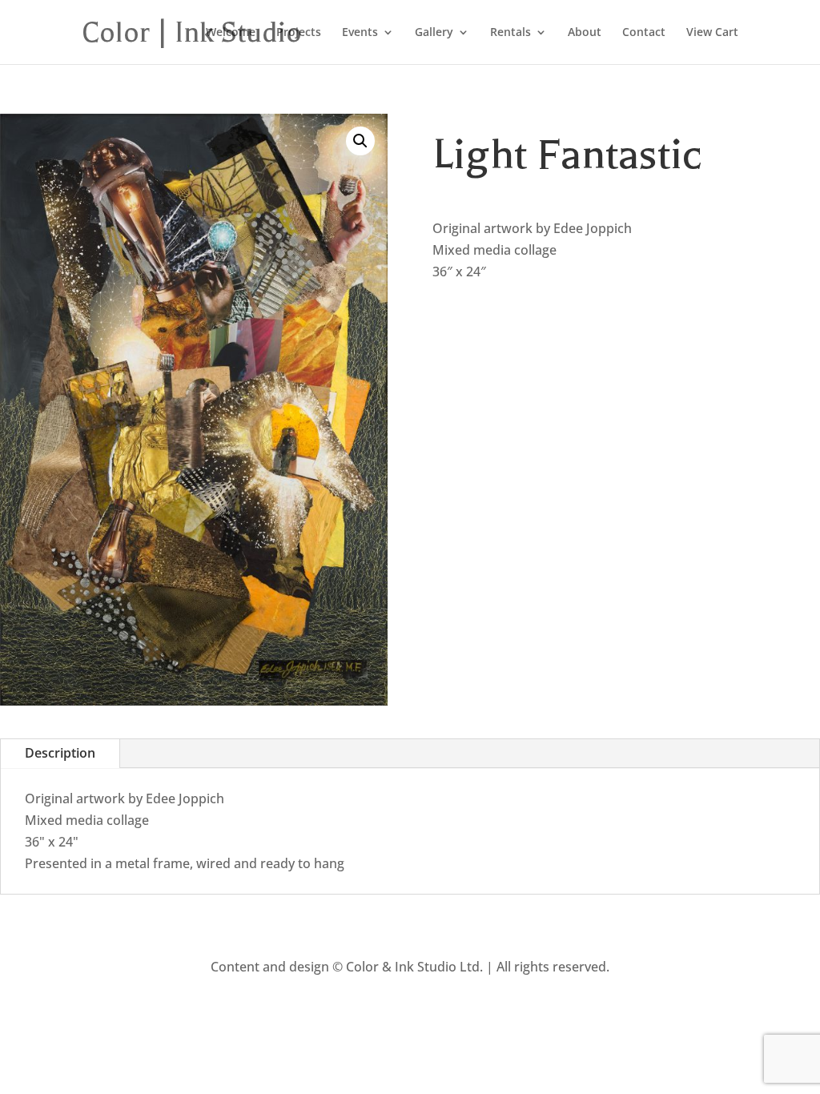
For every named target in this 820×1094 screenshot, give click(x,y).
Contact (643, 32)
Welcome (230, 32)
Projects (298, 32)
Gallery (434, 32)
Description (60, 753)
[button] (360, 141)
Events (360, 32)
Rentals (510, 32)
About (584, 32)
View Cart (712, 32)
